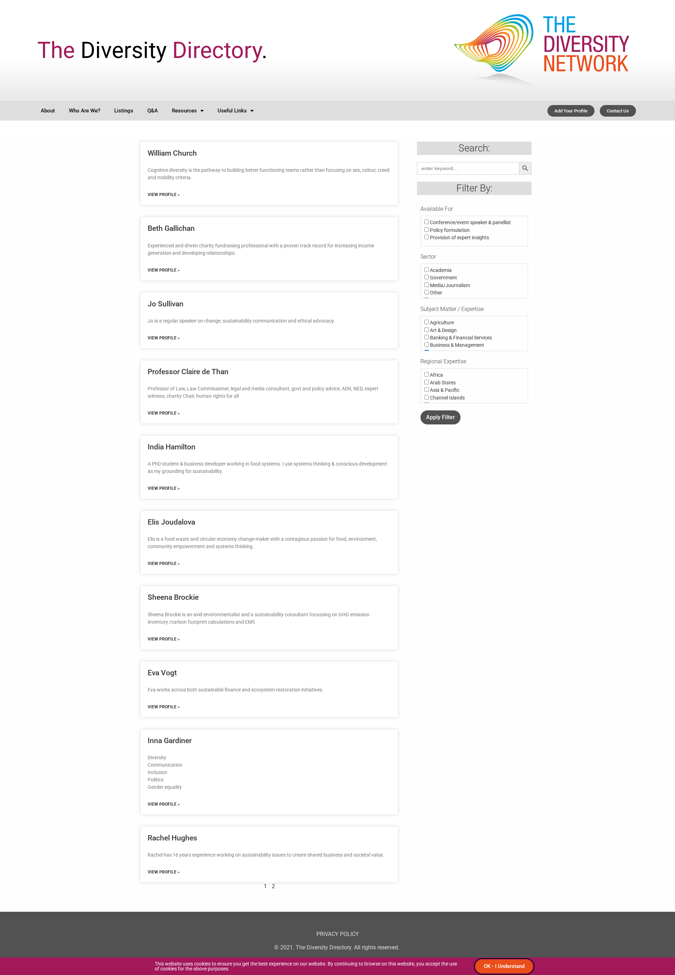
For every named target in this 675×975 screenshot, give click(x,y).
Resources (184, 111)
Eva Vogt (162, 673)
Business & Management (456, 345)
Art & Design (443, 330)
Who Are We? (84, 111)
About (48, 111)
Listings (123, 111)
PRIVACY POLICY (337, 934)
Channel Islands (447, 398)
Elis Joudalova (171, 522)
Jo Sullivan (166, 304)
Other (435, 292)
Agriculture (441, 322)
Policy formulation (449, 230)
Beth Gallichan (171, 228)
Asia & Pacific (444, 390)
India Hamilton (171, 447)
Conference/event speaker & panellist (470, 222)
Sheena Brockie (173, 597)
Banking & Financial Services (460, 337)
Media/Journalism (449, 285)
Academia (440, 270)
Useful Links (232, 111)
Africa (436, 375)
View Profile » (164, 194)
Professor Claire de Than (188, 372)
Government (443, 277)
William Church (172, 153)
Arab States (442, 382)
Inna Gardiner (170, 740)
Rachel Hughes (172, 838)
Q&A (152, 111)
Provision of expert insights (459, 237)
